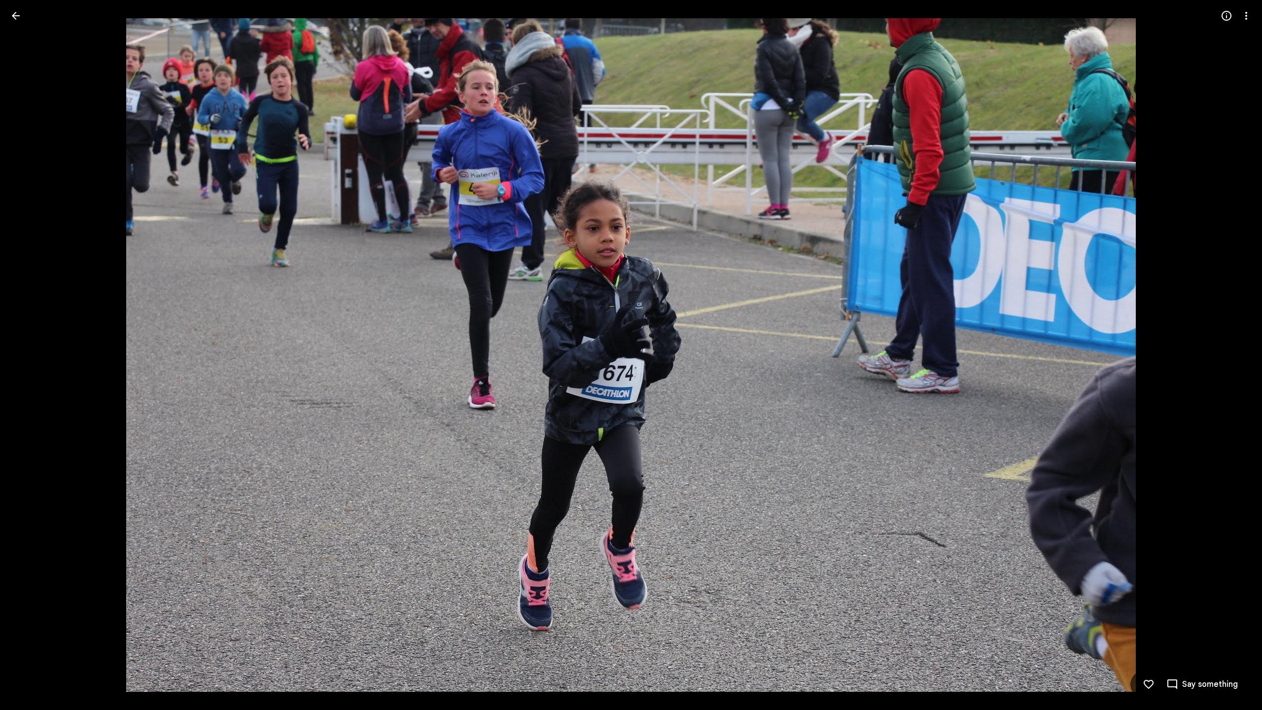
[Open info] (1226, 16)
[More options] (1246, 16)
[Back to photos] (16, 16)
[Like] (1149, 684)
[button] (27, 355)
